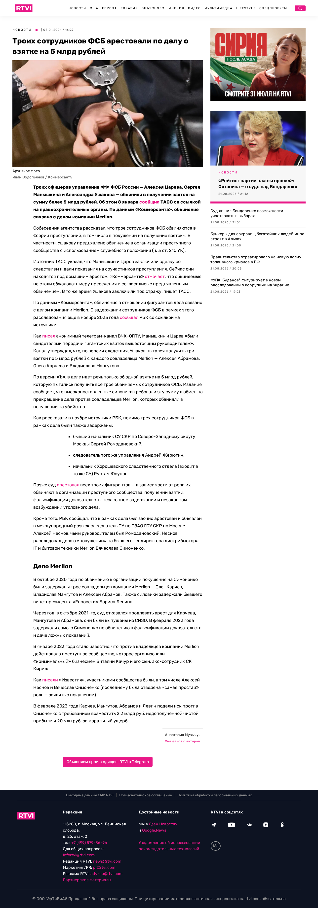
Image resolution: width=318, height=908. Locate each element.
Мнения (176, 8)
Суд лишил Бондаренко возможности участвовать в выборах (246, 213)
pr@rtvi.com (104, 867)
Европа (109, 8)
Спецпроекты (273, 8)
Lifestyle (246, 8)
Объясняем (153, 8)
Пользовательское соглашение (145, 795)
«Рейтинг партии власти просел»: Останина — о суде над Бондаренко (257, 183)
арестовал (68, 485)
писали (50, 680)
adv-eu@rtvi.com (106, 873)
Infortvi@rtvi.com (79, 855)
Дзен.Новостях (163, 824)
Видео (194, 8)
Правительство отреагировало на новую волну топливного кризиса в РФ (255, 259)
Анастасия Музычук (182, 735)
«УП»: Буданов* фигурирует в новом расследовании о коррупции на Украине (249, 282)
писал (48, 336)
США (94, 8)
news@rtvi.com (107, 861)
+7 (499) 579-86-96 (89, 842)
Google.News (154, 830)
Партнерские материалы (87, 879)
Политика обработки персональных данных (215, 795)
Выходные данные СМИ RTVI (90, 795)
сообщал (129, 317)
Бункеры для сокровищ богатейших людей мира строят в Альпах (257, 236)
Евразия (129, 8)
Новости (77, 8)
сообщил (149, 202)
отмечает (155, 276)
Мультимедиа (218, 8)
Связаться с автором (182, 741)
